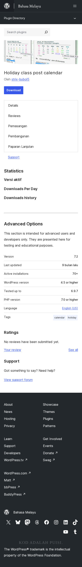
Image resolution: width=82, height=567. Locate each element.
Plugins (48, 419)
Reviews (14, 116)
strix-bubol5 (20, 79)
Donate (50, 453)
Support (14, 157)
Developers (12, 453)
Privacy (9, 426)
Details (13, 105)
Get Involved (52, 439)
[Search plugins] (46, 32)
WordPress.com (17, 473)
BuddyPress (15, 494)
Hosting (9, 419)
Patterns (49, 426)
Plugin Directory (14, 18)
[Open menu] (75, 6)
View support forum (18, 380)
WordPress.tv (16, 460)
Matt (9, 480)
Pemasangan (17, 126)
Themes (49, 412)
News (8, 412)
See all (73, 350)
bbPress (12, 487)
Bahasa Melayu (24, 512)
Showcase (50, 404)
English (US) (70, 308)
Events (48, 446)
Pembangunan (18, 136)
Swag (49, 460)
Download (14, 90)
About (8, 404)
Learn (8, 439)
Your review (12, 350)
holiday (72, 317)
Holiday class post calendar (33, 72)
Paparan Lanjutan (21, 147)
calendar (59, 317)
